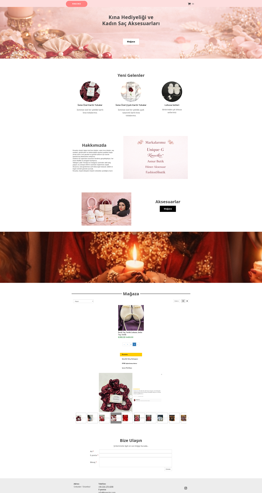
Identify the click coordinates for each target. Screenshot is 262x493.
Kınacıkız (125, 354)
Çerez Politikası (127, 368)
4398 (111, 486)
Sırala (176, 301)
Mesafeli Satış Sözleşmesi (130, 359)
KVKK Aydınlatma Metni (129, 363)
